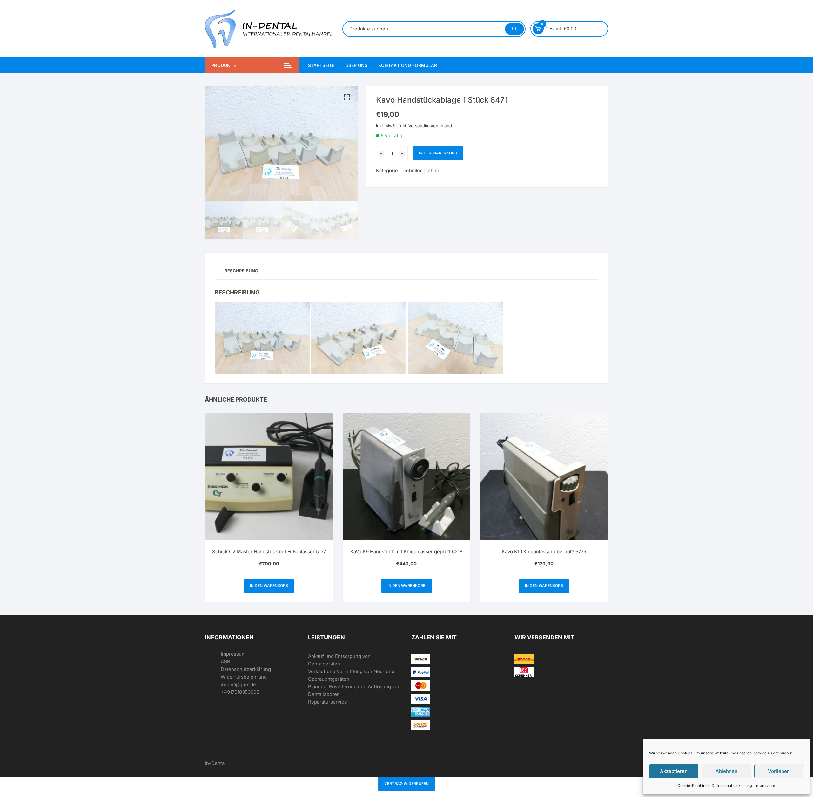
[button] (347, 97)
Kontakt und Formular (407, 65)
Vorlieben (779, 771)
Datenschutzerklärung (732, 785)
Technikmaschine (420, 170)
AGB (225, 662)
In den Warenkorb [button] (269, 585)
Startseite (321, 65)
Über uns (356, 65)
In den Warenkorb (438, 153)
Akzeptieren (674, 771)
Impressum (765, 785)
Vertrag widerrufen (406, 783)
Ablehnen (726, 771)
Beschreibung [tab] (241, 270)
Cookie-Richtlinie (693, 785)
